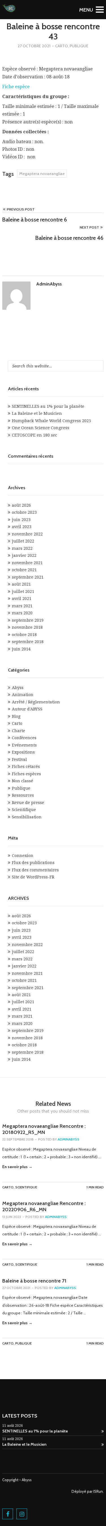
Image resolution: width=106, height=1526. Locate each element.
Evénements (24, 745)
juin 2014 (21, 649)
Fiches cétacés (26, 766)
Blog (16, 716)
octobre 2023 (24, 512)
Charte (18, 730)
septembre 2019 (28, 620)
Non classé (22, 781)
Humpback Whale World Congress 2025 (51, 420)
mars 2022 (22, 548)
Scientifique (24, 809)
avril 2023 (21, 526)
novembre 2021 (27, 563)
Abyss (17, 687)
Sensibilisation (27, 817)
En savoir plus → (17, 1166)
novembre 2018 (27, 627)
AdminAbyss (49, 284)
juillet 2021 (23, 591)
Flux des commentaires (35, 870)
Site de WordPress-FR (33, 877)
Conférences (24, 738)
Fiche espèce (16, 86)
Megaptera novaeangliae (42, 173)
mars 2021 (22, 606)
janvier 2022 (24, 555)
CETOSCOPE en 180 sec (34, 435)
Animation (22, 694)
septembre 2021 (28, 577)
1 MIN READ (95, 1187)
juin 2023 (21, 519)
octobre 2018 (24, 634)
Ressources (23, 795)
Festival (19, 759)
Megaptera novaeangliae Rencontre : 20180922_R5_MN (44, 1129)
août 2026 (21, 505)
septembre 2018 (28, 641)
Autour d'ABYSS (27, 709)
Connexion (22, 855)
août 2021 (21, 584)
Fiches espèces (26, 774)
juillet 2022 (23, 541)
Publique (79, 46)
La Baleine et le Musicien (37, 413)
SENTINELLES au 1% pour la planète (48, 406)
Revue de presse (28, 802)
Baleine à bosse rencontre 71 (34, 1281)
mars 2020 (22, 613)
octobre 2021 (24, 570)
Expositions (23, 752)
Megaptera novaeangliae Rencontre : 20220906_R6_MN (44, 1206)
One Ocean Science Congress (40, 428)
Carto (61, 46)
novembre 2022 (27, 534)
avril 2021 (21, 598)
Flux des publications (33, 862)
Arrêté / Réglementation (36, 702)
